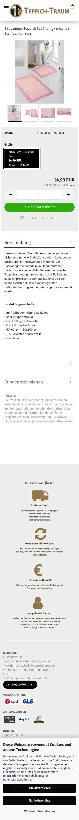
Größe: (8, 144)
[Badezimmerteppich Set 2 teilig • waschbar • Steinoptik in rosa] (39, 71)
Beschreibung (17, 242)
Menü (6, 6)
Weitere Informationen (39, 811)
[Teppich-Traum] (39, 10)
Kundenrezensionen (23, 382)
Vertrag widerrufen (20, 684)
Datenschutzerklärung (17, 779)
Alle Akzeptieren (40, 788)
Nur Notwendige (39, 800)
